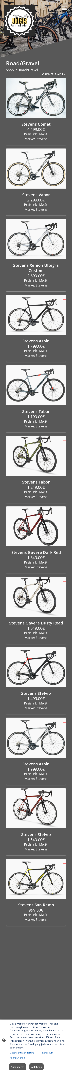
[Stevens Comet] (36, 98)
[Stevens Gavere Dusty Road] (36, 597)
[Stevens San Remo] (36, 879)
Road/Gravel (28, 70)
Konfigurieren (17, 1057)
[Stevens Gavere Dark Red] (36, 526)
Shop (10, 70)
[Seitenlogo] (19, 20)
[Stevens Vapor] (36, 169)
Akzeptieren (17, 1067)
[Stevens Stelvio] (36, 667)
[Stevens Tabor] (36, 385)
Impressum (47, 1052)
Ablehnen (36, 1067)
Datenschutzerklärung (22, 1052)
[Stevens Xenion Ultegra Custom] (36, 239)
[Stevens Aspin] (36, 315)
